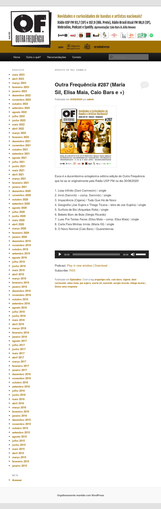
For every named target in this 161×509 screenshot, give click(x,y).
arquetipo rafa (102, 279)
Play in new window (79, 265)
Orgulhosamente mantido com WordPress (80, 495)
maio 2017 (18, 353)
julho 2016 (18, 390)
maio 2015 (18, 449)
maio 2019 (18, 270)
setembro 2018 (21, 303)
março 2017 (19, 361)
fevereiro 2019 (20, 282)
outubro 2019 (20, 249)
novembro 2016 (21, 378)
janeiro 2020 (19, 237)
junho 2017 (19, 349)
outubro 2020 (20, 199)
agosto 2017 (19, 341)
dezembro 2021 (21, 141)
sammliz (107, 283)
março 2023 (19, 83)
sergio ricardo (121, 283)
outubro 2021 (20, 149)
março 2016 (19, 407)
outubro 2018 (20, 299)
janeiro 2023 (19, 91)
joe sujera (85, 283)
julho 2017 (18, 345)
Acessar (17, 480)
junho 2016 (19, 395)
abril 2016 (18, 403)
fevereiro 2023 (20, 87)
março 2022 (19, 133)
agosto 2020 (19, 208)
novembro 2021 (21, 145)
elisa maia (73, 283)
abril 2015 (18, 453)
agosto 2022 (19, 112)
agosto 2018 (19, 307)
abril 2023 (18, 79)
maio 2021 (18, 170)
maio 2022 (18, 124)
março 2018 (19, 328)
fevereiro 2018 (20, 332)
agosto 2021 (19, 157)
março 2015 (19, 457)
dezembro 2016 (21, 374)
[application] (102, 254)
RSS (72, 270)
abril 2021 (18, 174)
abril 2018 (18, 324)
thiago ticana (137, 283)
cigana (126, 279)
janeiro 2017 (19, 370)
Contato (76, 57)
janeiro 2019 (19, 286)
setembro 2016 (21, 386)
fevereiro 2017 (20, 366)
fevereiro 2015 (20, 461)
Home (16, 57)
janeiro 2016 (19, 415)
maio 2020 (18, 220)
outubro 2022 (20, 104)
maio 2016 (18, 399)
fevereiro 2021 (20, 183)
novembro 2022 (21, 99)
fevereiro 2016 (20, 411)
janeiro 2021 (19, 187)
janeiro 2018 (19, 336)
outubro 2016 (20, 382)
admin (90, 99)
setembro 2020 (21, 203)
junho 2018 (19, 316)
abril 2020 (18, 224)
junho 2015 (19, 445)
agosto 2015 (19, 436)
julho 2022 (18, 116)
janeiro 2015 (19, 465)
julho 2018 (18, 311)
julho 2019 (18, 261)
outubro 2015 (20, 428)
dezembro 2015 (21, 420)
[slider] (141, 254)
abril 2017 (18, 357)
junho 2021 (19, 166)
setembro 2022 (21, 108)
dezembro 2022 (21, 95)
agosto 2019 (19, 257)
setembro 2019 (21, 253)
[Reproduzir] (60, 254)
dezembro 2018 (21, 291)
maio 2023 (18, 74)
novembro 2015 (21, 424)
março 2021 (19, 178)
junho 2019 (19, 266)
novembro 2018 (21, 295)
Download (100, 265)
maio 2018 (18, 320)
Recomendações (56, 57)
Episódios (75, 279)
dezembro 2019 (21, 241)
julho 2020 (18, 212)
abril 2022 (18, 128)
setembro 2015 (21, 432)
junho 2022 (19, 120)
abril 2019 (18, 274)
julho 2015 (18, 440)
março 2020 (19, 228)
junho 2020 (19, 216)
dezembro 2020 (21, 191)
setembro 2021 (21, 153)
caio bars (116, 279)
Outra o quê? (33, 57)
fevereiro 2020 (20, 233)
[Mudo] (133, 254)
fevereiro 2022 (20, 137)
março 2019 (19, 278)
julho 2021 (18, 162)
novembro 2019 (21, 245)
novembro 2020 (21, 195)
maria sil (97, 283)
